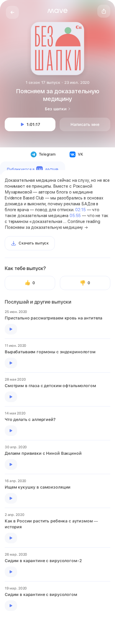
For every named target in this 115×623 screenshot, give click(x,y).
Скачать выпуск (34, 243)
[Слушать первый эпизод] (11, 329)
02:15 (80, 209)
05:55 (75, 215)
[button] (57, 11)
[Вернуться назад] (12, 12)
